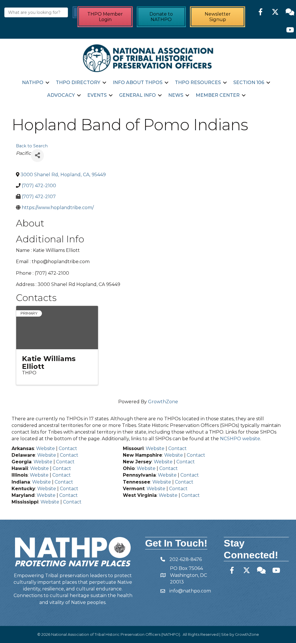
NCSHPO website (240, 438)
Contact (68, 448)
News (175, 95)
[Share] (37, 155)
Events (97, 95)
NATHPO (32, 82)
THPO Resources (198, 82)
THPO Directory (78, 82)
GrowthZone (163, 401)
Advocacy (61, 95)
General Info (137, 95)
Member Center (218, 95)
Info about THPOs (137, 82)
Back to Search (32, 145)
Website (45, 448)
